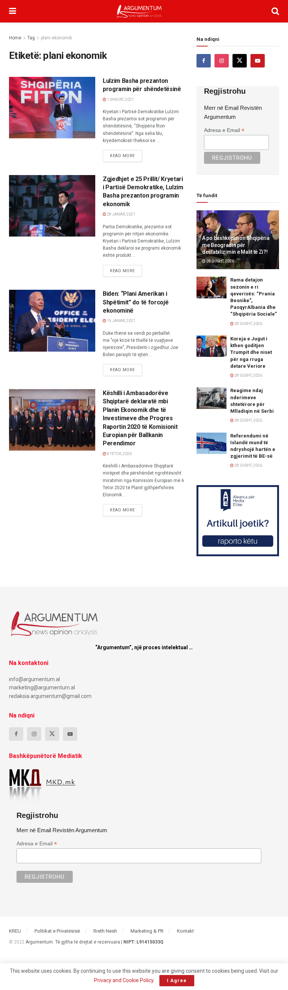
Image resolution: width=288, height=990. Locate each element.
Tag (31, 37)
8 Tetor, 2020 (119, 454)
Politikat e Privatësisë (57, 931)
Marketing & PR (147, 931)
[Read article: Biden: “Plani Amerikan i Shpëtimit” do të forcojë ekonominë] (52, 320)
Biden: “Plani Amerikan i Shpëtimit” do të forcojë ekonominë (135, 302)
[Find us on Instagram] (221, 60)
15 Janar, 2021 (120, 321)
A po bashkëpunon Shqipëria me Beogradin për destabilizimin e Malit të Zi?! (236, 245)
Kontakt (185, 931)
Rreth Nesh (105, 931)
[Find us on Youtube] (257, 60)
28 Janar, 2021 (120, 214)
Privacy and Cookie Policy (123, 980)
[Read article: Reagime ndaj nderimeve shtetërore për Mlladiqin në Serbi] (211, 398)
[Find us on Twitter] (239, 60)
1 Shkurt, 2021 (120, 99)
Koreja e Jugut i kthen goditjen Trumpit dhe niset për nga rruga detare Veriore (251, 352)
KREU (15, 931)
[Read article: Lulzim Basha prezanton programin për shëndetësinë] (52, 107)
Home (15, 37)
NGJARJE (25, 83)
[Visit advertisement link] (237, 520)
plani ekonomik (56, 37)
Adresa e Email (224, 130)
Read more (126, 154)
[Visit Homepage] (139, 11)
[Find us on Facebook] (203, 60)
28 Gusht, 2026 (220, 261)
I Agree (177, 980)
